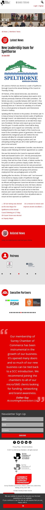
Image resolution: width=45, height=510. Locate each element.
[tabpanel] (11, 265)
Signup (41, 6)
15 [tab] (31, 312)
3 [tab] (18, 273)
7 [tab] (19, 312)
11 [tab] (25, 312)
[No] (42, 502)
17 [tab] (35, 312)
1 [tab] (2, 273)
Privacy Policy (16, 447)
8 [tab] (20, 312)
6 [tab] (17, 312)
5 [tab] (35, 273)
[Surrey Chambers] (5, 6)
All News (5, 32)
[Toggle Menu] (42, 11)
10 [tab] (24, 312)
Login (35, 6)
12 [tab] (27, 312)
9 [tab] (22, 312)
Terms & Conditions (27, 447)
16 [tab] (33, 312)
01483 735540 (23, 2)
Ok (23, 506)
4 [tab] (27, 273)
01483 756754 (27, 491)
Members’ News (14, 32)
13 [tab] (28, 312)
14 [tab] (30, 312)
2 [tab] (10, 273)
